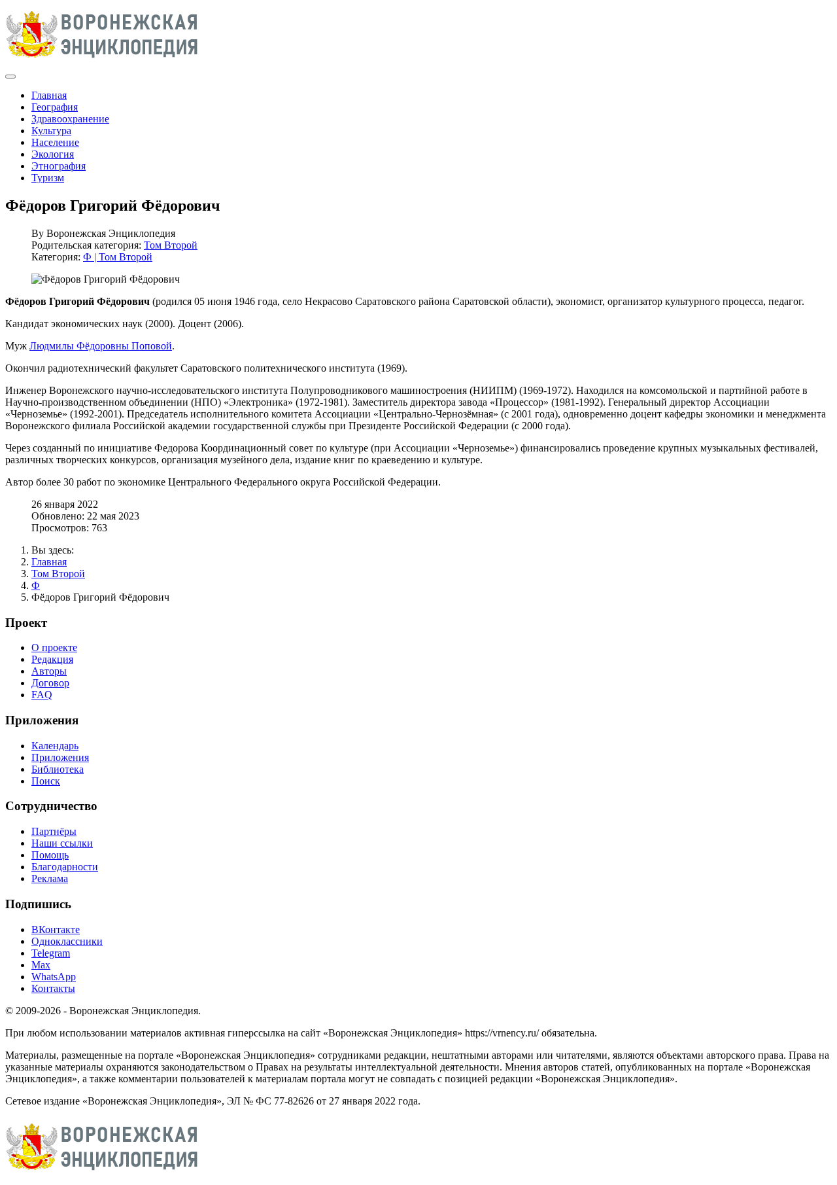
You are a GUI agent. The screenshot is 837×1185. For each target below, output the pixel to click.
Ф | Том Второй (117, 256)
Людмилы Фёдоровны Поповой (100, 345)
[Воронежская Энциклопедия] (102, 61)
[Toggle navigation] (10, 77)
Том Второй (170, 245)
